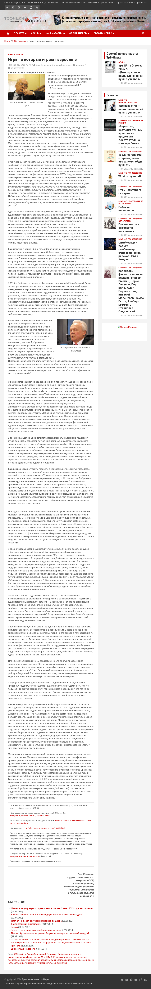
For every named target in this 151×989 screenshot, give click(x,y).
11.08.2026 (123, 83)
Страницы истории (124, 2)
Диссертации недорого (23, 949)
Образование (15, 54)
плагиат (68, 957)
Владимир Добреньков (58, 954)
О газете (19, 33)
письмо (59, 957)
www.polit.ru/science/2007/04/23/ (24, 856)
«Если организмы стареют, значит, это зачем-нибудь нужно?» (130, 159)
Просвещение (106, 2)
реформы (45, 960)
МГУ (43, 957)
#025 (16, 954)
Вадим (14, 927)
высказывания (15, 957)
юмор (64, 963)
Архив (35, 33)
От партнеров (78, 33)
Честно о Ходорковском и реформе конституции (36, 930)
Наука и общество (50, 2)
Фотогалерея (125, 204)
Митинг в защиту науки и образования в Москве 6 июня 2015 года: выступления (52, 908)
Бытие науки (33, 2)
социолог (77, 960)
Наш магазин (54, 33)
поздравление (80, 957)
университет (31, 963)
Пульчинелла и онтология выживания (128, 228)
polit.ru (22, 954)
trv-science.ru (137, 83)
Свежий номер (103, 33)
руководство (57, 960)
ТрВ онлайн (141, 2)
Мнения (122, 123)
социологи (88, 960)
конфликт (28, 957)
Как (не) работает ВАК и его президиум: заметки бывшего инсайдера (46, 914)
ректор (26, 960)
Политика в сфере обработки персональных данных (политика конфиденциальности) (48, 983)
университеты (45, 963)
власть (74, 954)
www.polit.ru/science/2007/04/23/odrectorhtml (30, 816)
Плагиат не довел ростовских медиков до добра (36, 921)
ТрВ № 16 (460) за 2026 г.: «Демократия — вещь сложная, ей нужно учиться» (130, 72)
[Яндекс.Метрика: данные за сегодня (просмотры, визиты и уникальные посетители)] (127, 327)
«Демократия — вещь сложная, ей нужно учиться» (130, 109)
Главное (122, 100)
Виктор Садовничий (36, 954)
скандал (68, 960)
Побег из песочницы (126, 208)
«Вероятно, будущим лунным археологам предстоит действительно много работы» (130, 135)
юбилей (57, 963)
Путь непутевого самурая (129, 191)
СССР (11, 963)
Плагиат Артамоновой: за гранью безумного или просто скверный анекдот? (50, 933)
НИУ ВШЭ (50, 957)
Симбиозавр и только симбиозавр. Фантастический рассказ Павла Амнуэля (129, 251)
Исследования (90, 2)
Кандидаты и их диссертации (26, 924)
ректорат (35, 960)
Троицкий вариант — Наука (35, 979)
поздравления (15, 960)
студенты (19, 963)
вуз (80, 954)
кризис (37, 957)
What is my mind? (129, 176)
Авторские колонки (71, 2)
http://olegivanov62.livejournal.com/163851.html (44, 828)
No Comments (17, 68)
